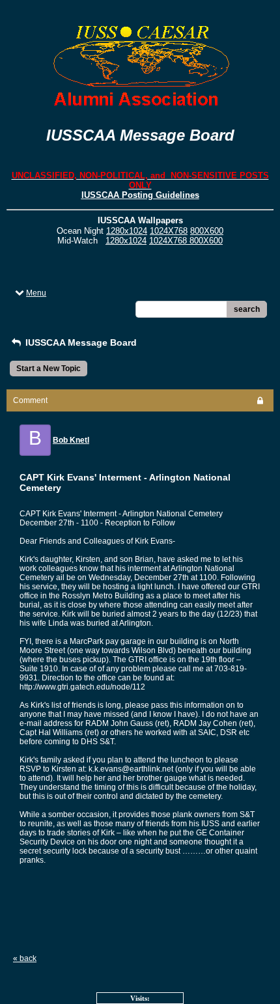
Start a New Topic (48, 368)
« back (24, 958)
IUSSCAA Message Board (80, 342)
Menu (36, 293)
